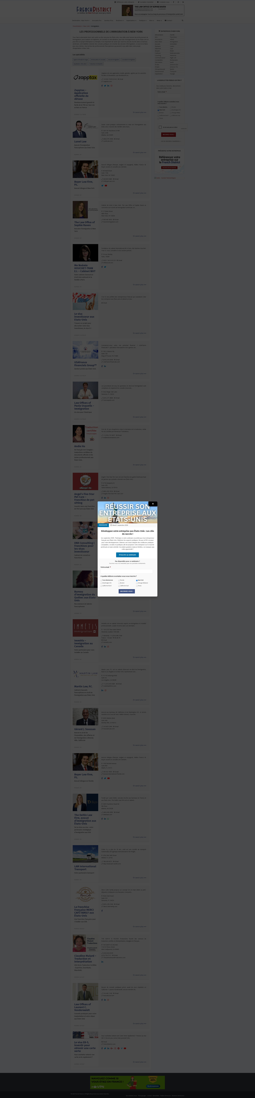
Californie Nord (106, 586)
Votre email (106, 567)
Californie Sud (124, 586)
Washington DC (107, 583)
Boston (122, 583)
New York (140, 580)
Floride (122, 580)
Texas (139, 586)
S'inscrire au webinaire (127, 555)
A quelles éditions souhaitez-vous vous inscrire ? (119, 576)
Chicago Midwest (143, 583)
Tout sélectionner (107, 580)
